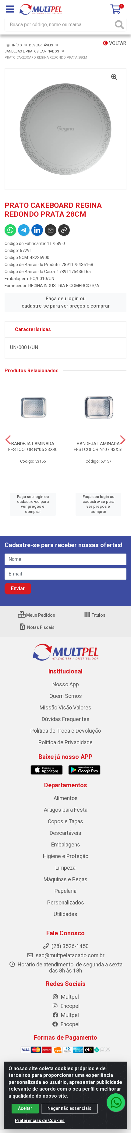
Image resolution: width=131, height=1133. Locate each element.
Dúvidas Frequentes (66, 719)
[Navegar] (8, 440)
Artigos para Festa (65, 810)
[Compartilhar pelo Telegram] (24, 230)
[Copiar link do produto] (64, 230)
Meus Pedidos (40, 615)
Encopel (69, 1006)
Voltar (117, 43)
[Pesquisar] (119, 24)
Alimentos (66, 798)
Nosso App (65, 684)
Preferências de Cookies (40, 1120)
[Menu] (10, 9)
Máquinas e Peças (65, 879)
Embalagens (65, 845)
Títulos (98, 615)
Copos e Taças (65, 821)
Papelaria (65, 891)
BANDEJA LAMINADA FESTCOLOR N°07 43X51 (98, 446)
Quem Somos (65, 696)
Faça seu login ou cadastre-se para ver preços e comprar (66, 302)
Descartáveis (65, 833)
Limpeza (65, 868)
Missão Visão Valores (65, 708)
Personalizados (65, 903)
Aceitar (25, 1108)
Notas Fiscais (40, 627)
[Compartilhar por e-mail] (50, 230)
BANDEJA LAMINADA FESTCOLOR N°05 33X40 (33, 446)
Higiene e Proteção (65, 856)
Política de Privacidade (65, 742)
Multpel (69, 997)
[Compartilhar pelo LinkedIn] (37, 230)
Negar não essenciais (69, 1108)
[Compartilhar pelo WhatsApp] (10, 230)
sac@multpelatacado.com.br (69, 955)
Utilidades (65, 914)
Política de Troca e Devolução (65, 731)
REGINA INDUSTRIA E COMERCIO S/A (63, 285)
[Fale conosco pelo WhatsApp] (116, 1102)
